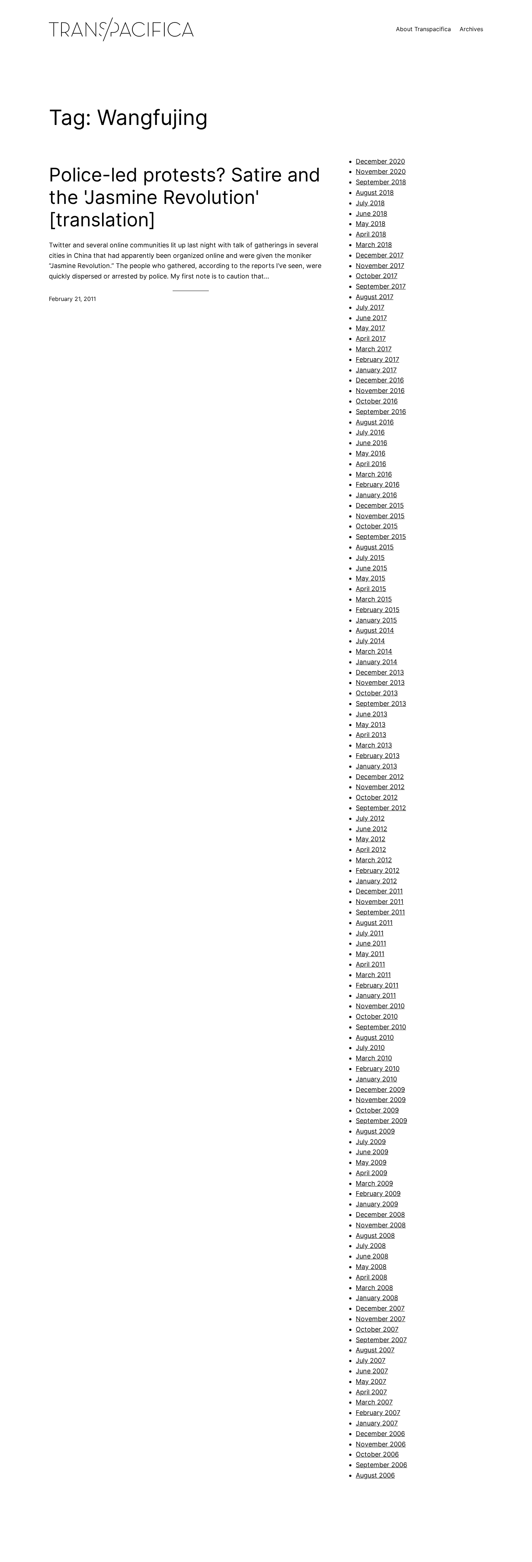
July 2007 (370, 1360)
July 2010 (370, 1047)
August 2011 (374, 922)
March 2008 (374, 1287)
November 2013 (380, 682)
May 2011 (370, 954)
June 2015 (371, 568)
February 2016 (378, 484)
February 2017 (377, 359)
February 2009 (378, 1193)
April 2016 (371, 464)
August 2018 (375, 192)
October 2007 (377, 1329)
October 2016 (377, 401)
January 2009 (377, 1204)
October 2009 (377, 1110)
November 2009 (381, 1100)
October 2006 (377, 1454)
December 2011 (379, 891)
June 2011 (371, 943)
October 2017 (376, 276)
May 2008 (371, 1266)
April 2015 (371, 588)
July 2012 (370, 818)
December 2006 (380, 1433)
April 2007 (371, 1392)
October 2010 (377, 1016)
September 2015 (381, 536)
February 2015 (378, 610)
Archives (471, 29)
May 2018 (370, 223)
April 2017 (371, 338)
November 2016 (380, 390)
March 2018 (374, 244)
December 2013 (380, 672)
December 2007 (380, 1308)
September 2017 (381, 286)
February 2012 (378, 870)
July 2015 (370, 557)
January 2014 (376, 662)
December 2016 (380, 380)
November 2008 (381, 1225)
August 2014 (375, 630)
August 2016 (375, 422)
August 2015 (375, 547)
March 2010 (374, 1058)
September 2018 (381, 182)
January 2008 (377, 1298)
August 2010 (375, 1037)
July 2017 (370, 307)
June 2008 (372, 1256)
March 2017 (374, 349)
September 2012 (381, 808)
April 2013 (371, 734)
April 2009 (371, 1173)
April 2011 (370, 964)
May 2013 (370, 724)
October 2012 (377, 797)
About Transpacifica (423, 29)
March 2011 (373, 975)
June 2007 (372, 1371)
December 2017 (380, 255)
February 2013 (378, 755)
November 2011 (380, 901)
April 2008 (371, 1277)
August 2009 (375, 1131)
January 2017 (376, 370)
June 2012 (371, 829)
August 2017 (374, 297)
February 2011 (377, 985)
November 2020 (381, 171)
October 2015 (377, 526)
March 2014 (374, 651)
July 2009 (371, 1142)
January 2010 (376, 1079)
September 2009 (381, 1121)
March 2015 (374, 599)
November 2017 (380, 265)
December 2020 (380, 161)
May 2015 (370, 578)
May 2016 (370, 453)
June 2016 (371, 443)
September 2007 (381, 1340)
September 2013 (381, 703)
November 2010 (380, 1006)
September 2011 (380, 912)
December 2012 (380, 776)
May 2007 (371, 1381)
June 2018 (371, 213)
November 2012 (380, 787)
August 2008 (375, 1235)
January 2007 (377, 1423)
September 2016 (381, 411)
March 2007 (374, 1402)
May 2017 (370, 328)
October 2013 (377, 693)
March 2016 (374, 474)
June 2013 (371, 714)
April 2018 (371, 234)
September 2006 (381, 1465)
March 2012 (374, 860)
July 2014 (370, 641)
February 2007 (378, 1412)
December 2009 (380, 1089)
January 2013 (376, 766)
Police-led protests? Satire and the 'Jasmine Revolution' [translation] (184, 197)
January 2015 (376, 620)
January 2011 (376, 995)
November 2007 (380, 1319)
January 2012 (376, 881)
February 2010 (378, 1068)
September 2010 (381, 1027)
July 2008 (371, 1245)
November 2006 (381, 1444)
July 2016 (370, 432)
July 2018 (370, 203)
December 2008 (380, 1214)
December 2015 (380, 505)
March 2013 (374, 745)
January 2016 (376, 495)
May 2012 (370, 839)
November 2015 (380, 516)
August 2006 (375, 1475)
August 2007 (375, 1350)
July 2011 (370, 933)
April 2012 (371, 849)
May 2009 (371, 1162)
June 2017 (371, 318)
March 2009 (374, 1183)
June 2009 (372, 1152)
